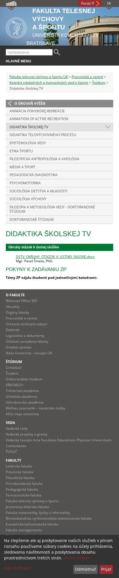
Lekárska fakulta (19, 466)
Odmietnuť (85, 569)
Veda (10, 422)
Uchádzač (14, 367)
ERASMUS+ (15, 384)
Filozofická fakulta (20, 477)
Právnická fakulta (19, 471)
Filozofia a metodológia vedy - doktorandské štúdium (52, 209)
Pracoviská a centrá (87, 76)
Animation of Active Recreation (39, 118)
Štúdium (98, 82)
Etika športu (21, 151)
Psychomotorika (25, 182)
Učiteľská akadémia (21, 396)
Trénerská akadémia (22, 390)
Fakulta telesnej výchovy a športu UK (39, 76)
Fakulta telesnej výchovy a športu (32, 500)
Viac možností (17, 568)
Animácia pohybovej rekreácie (37, 111)
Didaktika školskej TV (29, 126)
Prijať (106, 569)
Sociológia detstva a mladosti (38, 191)
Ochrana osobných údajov (26, 323)
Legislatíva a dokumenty (25, 335)
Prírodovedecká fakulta (24, 483)
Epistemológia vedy (28, 142)
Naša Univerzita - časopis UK (29, 353)
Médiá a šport (22, 167)
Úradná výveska (18, 347)
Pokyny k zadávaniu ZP (36, 269)
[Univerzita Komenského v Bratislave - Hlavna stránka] (16, 26)
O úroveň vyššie (30, 103)
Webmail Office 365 (21, 300)
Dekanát (12, 329)
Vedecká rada (17, 428)
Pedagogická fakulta (22, 489)
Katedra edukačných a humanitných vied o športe (49, 82)
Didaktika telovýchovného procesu (43, 134)
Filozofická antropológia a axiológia (44, 158)
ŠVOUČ (11, 451)
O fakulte (15, 294)
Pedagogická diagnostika (33, 174)
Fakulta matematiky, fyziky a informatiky (38, 512)
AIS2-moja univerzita (22, 413)
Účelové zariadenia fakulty (27, 341)
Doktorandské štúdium (32, 219)
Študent (12, 373)
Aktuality (13, 306)
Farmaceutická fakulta (23, 495)
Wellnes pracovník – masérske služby (35, 408)
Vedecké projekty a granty (26, 434)
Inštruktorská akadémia (25, 402)
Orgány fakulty (17, 312)
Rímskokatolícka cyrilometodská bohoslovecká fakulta (49, 518)
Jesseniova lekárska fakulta (27, 506)
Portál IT (87, 3)
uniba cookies (77, 558)
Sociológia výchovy (28, 198)
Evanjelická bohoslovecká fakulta (32, 524)
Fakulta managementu (24, 530)
